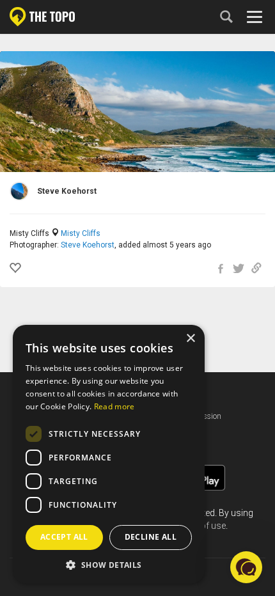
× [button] (190, 338)
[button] (109, 564)
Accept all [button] (64, 536)
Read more (114, 406)
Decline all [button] (151, 536)
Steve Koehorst (87, 244)
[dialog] (109, 454)
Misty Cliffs (80, 233)
